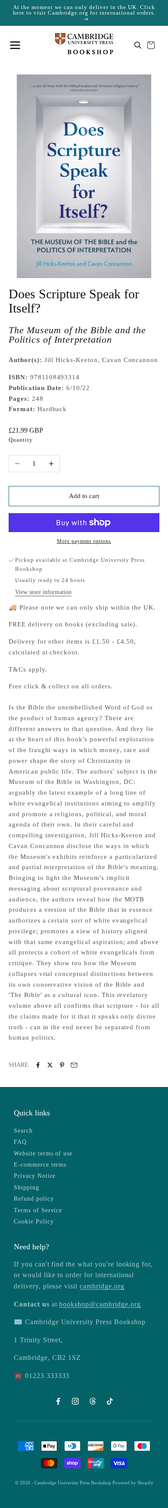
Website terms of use (43, 1153)
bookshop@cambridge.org (99, 1304)
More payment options (84, 541)
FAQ (20, 1142)
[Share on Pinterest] (62, 1065)
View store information (43, 592)
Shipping (26, 1187)
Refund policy (33, 1198)
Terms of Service (38, 1210)
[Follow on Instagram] (75, 1401)
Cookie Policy (33, 1221)
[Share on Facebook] (37, 1065)
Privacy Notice (35, 1176)
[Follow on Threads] (92, 1401)
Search (23, 1130)
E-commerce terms (40, 1164)
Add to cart (84, 495)
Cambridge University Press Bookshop (73, 1482)
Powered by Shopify (132, 1482)
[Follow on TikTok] (110, 1401)
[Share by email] (74, 1065)
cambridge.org (102, 1286)
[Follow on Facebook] (58, 1401)
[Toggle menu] (17, 45)
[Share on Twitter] (50, 1065)
